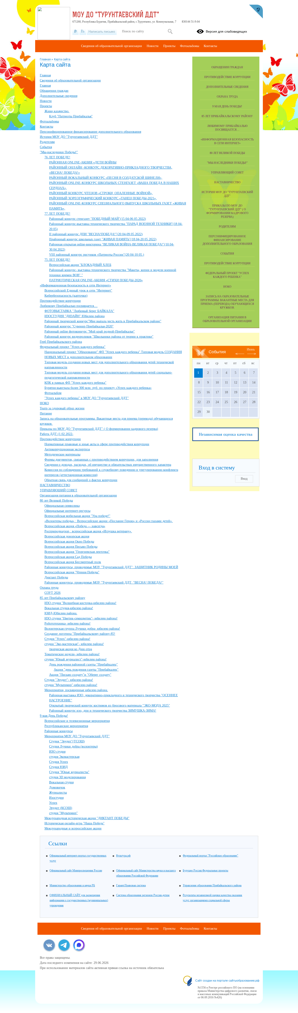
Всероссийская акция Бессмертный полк (72, 562)
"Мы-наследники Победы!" (59, 152)
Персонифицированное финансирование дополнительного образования (90, 131)
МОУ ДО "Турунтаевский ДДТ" (115, 15)
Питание (46, 413)
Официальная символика (62, 505)
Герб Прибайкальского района (61, 341)
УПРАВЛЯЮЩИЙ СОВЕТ (58, 490)
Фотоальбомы (49, 121)
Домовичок (57, 787)
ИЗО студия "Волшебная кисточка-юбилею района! (80, 603)
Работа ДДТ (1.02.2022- (56, 434)
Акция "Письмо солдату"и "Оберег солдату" (80, 674)
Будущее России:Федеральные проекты (205, 870)
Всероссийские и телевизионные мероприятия (77, 721)
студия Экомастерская (64, 756)
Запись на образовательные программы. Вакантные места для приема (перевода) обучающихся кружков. (227, 302)
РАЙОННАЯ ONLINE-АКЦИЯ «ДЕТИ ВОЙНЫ (82, 162)
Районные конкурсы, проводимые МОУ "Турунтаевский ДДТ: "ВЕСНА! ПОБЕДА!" (103, 582)
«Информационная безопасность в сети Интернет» (75, 285)
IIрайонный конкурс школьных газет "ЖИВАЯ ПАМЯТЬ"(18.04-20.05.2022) (102, 239)
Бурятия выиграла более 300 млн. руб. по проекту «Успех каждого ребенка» (98, 388)
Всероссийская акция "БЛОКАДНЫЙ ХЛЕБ (80, 265)
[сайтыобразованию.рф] (256, 12)
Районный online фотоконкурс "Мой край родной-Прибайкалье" (89, 331)
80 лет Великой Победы (56, 500)
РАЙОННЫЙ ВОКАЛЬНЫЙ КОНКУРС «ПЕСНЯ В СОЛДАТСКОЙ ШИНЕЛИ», (105, 178)
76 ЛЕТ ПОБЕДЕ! (57, 157)
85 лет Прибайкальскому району (62, 598)
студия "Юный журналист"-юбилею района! (75, 659)
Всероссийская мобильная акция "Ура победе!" (77, 516)
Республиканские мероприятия (66, 726)
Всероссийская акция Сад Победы (68, 557)
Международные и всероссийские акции (73, 828)
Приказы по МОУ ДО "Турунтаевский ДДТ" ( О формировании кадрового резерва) (99, 429)
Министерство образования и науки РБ (72, 885)
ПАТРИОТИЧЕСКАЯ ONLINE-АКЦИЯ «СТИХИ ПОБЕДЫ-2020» (96, 280)
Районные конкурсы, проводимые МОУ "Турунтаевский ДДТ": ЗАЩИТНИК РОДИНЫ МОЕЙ (111, 567)
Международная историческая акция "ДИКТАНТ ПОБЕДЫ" (86, 818)
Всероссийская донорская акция (66, 536)
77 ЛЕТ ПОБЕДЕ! (57, 213)
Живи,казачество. (56, 111)
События (46, 147)
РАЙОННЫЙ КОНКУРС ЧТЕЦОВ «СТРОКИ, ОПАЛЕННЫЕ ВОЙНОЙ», (101, 193)
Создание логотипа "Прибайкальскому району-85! (79, 634)
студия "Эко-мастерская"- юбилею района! (74, 644)
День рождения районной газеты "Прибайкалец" (83, 664)
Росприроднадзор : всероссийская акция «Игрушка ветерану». (88, 531)
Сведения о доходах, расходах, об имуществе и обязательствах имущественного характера (107, 464)
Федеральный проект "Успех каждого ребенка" (72, 347)
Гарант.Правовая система (131, 885)
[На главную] (75, 31)
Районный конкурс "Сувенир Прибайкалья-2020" (79, 326)
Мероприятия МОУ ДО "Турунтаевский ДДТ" (77, 736)
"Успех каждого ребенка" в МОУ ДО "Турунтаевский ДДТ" (86, 398)
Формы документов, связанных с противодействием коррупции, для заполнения (101, 459)
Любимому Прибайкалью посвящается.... (69, 306)
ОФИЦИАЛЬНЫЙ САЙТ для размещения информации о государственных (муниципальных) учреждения (79, 900)
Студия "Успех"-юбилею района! (67, 639)
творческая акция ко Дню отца (70, 649)
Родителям (47, 142)
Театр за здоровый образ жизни (62, 408)
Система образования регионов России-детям (142, 895)
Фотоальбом (52, 393)
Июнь (251, 349)
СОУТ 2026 (52, 593)
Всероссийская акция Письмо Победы (70, 546)
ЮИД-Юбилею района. (60, 613)
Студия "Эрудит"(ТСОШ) (67, 741)
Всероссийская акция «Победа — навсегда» (74, 526)
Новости (46, 101)
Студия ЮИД (58, 767)
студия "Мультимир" (63, 813)
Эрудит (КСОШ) (60, 808)
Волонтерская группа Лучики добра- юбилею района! (82, 628)
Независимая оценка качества (225, 434)
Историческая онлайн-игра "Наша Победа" (74, 823)
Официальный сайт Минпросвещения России (76, 870)
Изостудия (56, 797)
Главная (45, 59)
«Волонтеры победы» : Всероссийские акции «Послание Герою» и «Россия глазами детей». (108, 521)
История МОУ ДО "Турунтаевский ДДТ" (69, 137)
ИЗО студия (57, 751)
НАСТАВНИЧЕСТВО (55, 485)
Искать (170, 31)
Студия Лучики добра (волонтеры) (73, 746)
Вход (244, 478)
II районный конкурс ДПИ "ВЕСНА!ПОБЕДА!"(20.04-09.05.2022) (96, 234)
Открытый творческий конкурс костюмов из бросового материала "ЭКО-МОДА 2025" (109, 705)
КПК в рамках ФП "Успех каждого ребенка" (75, 382)
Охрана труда (49, 587)
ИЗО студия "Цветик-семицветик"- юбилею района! (81, 618)
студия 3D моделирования (67, 777)
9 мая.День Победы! (54, 715)
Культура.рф (123, 855)
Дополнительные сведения (58, 96)
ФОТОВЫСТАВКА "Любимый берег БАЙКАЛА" (79, 311)
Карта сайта (62, 59)
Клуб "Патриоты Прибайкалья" (71, 116)
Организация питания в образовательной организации (78, 495)
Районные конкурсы (58, 731)
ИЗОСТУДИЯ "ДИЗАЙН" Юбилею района (74, 316)
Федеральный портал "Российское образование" (210, 855)
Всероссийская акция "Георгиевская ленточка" (77, 552)
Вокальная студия (61, 782)
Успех (53, 803)
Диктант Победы (56, 577)
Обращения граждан (54, 90)
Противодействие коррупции (60, 301)
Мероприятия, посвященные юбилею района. (76, 690)
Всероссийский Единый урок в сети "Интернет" (78, 290)
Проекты (46, 106)
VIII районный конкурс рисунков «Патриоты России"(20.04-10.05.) (96, 254)
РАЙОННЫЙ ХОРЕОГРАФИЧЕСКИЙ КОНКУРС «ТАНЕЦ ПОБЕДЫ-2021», (103, 198)
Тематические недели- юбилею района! (72, 654)
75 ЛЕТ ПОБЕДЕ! (57, 260)
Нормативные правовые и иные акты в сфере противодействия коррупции (96, 444)
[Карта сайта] (82, 31)
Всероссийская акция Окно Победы (69, 541)
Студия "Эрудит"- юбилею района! (68, 680)
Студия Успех (58, 762)
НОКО (44, 403)
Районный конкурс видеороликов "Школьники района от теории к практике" (98, 336)
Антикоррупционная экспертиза (67, 449)
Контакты (46, 126)
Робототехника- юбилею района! (67, 623)
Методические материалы (62, 454)
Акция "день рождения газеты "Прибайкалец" (86, 669)
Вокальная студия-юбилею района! (68, 608)
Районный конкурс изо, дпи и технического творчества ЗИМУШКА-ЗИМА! (102, 710)
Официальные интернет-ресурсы (67, 511)
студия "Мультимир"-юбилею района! (70, 685)
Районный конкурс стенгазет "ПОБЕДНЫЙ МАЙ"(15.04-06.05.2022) (97, 219)
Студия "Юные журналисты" (69, 772)
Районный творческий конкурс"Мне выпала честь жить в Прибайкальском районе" (102, 321)
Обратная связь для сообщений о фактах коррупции (80, 480)
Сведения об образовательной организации (70, 80)
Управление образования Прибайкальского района (212, 885)
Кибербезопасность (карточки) (66, 295)
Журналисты (58, 792)
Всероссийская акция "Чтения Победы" (71, 572)
